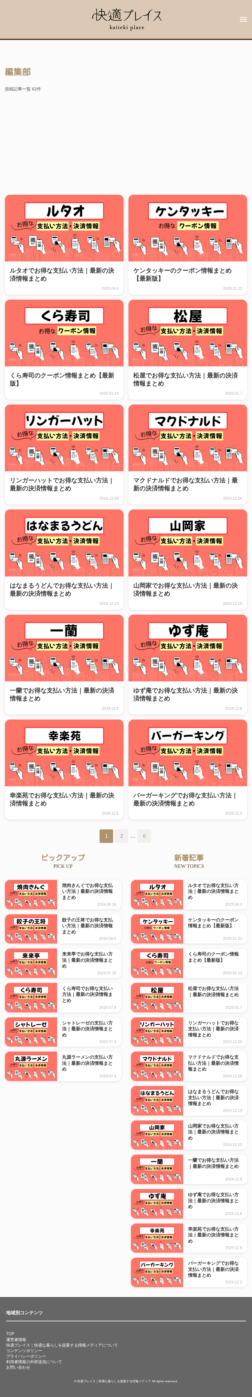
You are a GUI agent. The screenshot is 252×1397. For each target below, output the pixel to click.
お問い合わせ (18, 1367)
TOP (10, 1333)
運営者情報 (16, 1339)
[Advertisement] (126, 144)
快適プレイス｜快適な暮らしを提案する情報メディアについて (62, 1345)
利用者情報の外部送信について (34, 1361)
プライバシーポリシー (26, 1356)
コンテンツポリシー (24, 1350)
